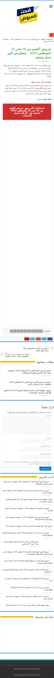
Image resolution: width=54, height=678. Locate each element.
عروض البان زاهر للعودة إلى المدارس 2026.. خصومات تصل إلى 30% (29, 526)
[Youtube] (27, 671)
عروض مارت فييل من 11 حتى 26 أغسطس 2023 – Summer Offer (17, 354)
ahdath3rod (18, 669)
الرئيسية (49, 39)
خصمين (39, 68)
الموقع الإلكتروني (45, 454)
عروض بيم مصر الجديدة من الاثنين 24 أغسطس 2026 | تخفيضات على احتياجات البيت (30, 383)
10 (19, 331)
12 (11, 331)
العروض (40, 99)
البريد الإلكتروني (45, 446)
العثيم (43, 39)
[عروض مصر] (27, 15)
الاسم (48, 438)
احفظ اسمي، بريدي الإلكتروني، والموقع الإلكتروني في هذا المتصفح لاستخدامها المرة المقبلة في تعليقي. (28, 463)
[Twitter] (29, 671)
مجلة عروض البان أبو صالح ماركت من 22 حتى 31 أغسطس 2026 (27, 605)
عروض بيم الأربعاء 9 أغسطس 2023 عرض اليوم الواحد (36, 348)
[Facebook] (31, 671)
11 (15, 331)
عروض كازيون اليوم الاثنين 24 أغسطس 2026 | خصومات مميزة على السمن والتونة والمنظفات (29, 371)
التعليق (48, 416)
